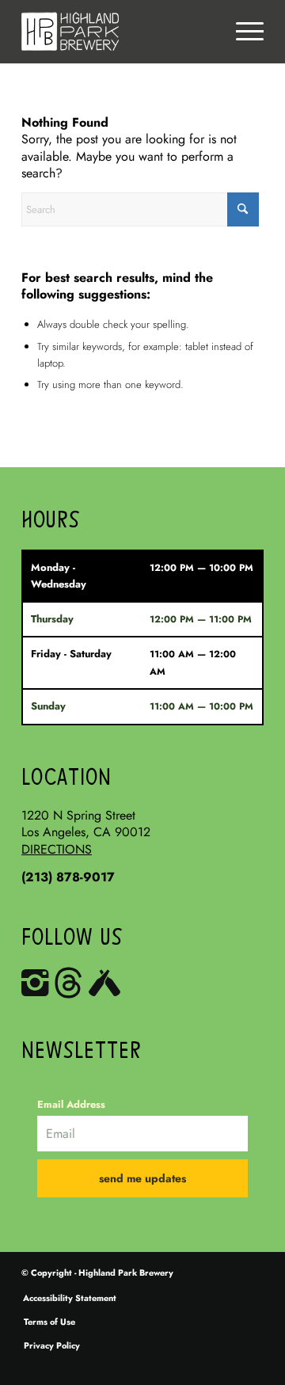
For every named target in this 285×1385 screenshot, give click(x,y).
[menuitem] (250, 31)
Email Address (71, 1104)
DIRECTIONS (56, 849)
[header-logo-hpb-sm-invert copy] (118, 31)
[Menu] (250, 31)
